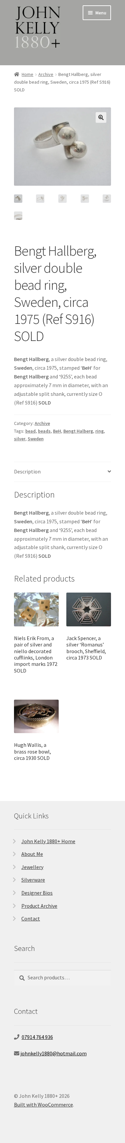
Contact (30, 918)
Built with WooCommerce (43, 1104)
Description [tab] (27, 471)
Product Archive (39, 905)
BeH (57, 431)
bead (30, 431)
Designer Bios (37, 892)
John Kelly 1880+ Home (48, 841)
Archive (45, 74)
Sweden (36, 439)
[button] (101, 117)
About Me (32, 854)
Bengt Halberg (78, 431)
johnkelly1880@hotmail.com (53, 1053)
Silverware (33, 879)
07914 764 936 (37, 1037)
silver (19, 439)
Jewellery (32, 867)
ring (99, 431)
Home (27, 74)
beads (44, 431)
